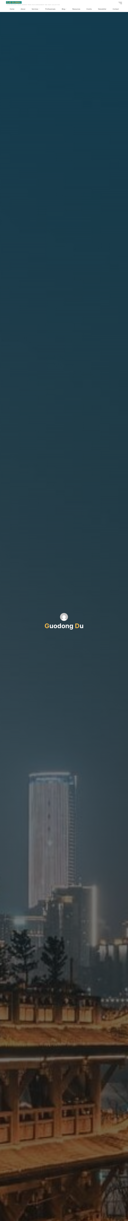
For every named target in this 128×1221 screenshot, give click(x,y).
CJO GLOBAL (14, 2)
